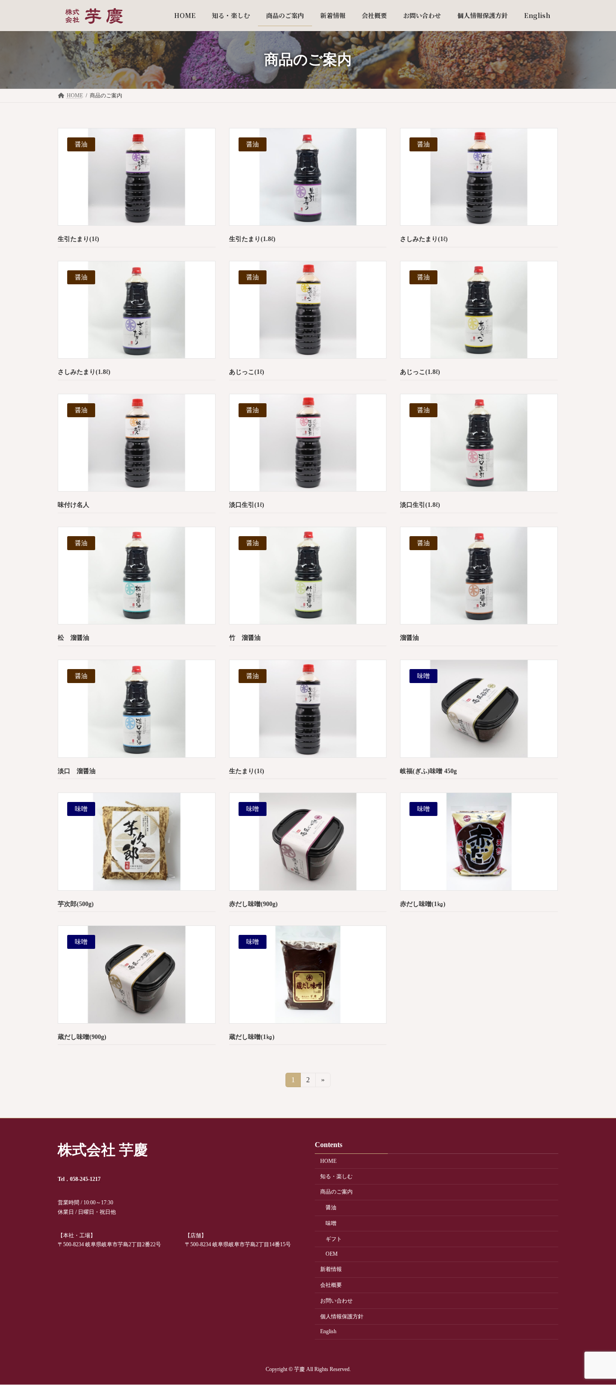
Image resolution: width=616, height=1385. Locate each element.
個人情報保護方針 (341, 1316)
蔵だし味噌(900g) (82, 1037)
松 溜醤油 (73, 637)
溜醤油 (409, 637)
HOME (328, 1161)
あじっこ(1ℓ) (246, 372)
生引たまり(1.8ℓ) (252, 239)
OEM (332, 1254)
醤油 (331, 1208)
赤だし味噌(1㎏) (423, 904)
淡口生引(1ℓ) (246, 504)
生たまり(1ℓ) (246, 771)
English (328, 1332)
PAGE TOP (593, 1335)
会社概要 (331, 1285)
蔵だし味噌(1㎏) (252, 1037)
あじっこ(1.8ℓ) (420, 372)
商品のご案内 (336, 1192)
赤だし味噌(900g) (253, 904)
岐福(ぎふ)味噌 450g (428, 771)
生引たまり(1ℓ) (78, 239)
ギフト (334, 1239)
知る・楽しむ (336, 1176)
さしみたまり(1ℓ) (424, 239)
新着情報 (331, 1270)
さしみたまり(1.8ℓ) (84, 372)
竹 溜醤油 (245, 637)
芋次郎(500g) (76, 904)
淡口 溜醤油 (77, 771)
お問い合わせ (336, 1301)
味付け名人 (73, 504)
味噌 (331, 1223)
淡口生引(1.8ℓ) (420, 504)
